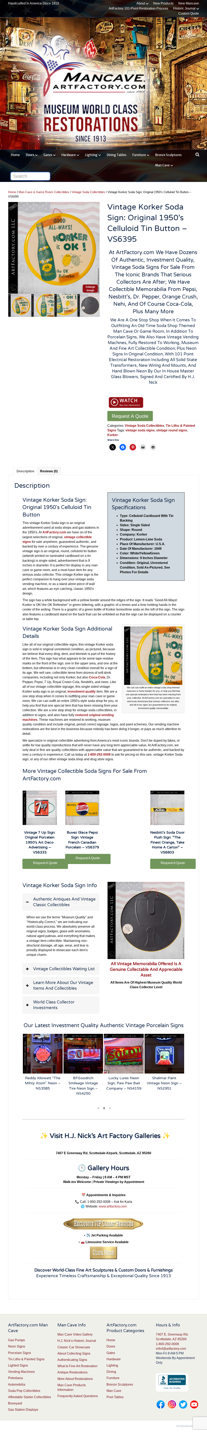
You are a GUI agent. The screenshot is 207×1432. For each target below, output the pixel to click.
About (140, 3)
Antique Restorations (72, 1372)
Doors (30, 155)
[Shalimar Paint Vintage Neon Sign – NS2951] (164, 1054)
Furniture (139, 155)
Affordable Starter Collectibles (29, 1397)
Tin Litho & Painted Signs (26, 1359)
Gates (47, 155)
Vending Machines (21, 1371)
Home (15, 155)
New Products (163, 3)
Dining (111, 1371)
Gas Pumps (16, 1340)
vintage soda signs (140, 430)
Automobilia (16, 1384)
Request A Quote (130, 416)
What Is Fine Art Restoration (77, 1366)
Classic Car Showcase (73, 1347)
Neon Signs (16, 1346)
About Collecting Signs (73, 1353)
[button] (60, 902)
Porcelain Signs (19, 1353)
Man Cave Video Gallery (75, 1334)
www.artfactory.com (113, 1206)
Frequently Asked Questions (77, 1396)
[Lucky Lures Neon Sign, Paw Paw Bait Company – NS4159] (124, 1054)
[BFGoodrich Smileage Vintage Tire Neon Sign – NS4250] (83, 1054)
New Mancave (188, 3)
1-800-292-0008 (167, 1344)
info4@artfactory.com (171, 1348)
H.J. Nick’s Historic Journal (76, 1340)
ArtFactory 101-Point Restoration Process (138, 8)
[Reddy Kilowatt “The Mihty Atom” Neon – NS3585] (43, 1054)
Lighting (91, 155)
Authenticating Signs (72, 1359)
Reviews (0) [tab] (49, 471)
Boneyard (15, 1403)
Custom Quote (188, 13)
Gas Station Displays (23, 1409)
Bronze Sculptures (168, 155)
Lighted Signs (18, 1365)
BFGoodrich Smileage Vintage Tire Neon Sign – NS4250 (83, 1086)
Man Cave (162, 165)
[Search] (196, 154)
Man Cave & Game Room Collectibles (44, 192)
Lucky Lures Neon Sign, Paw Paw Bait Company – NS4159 (123, 1083)
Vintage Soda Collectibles (88, 192)
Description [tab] (25, 471)
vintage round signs (171, 430)
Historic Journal (184, 8)
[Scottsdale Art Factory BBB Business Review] (172, 1382)
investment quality (82, 691)
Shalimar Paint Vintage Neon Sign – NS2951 (164, 1083)
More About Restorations (75, 1379)
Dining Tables (116, 155)
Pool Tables (115, 1397)
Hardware (68, 155)
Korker (112, 435)
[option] (54, 248)
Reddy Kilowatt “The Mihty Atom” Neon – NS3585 (42, 1083)
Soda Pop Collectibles (24, 1390)
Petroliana (15, 1378)
